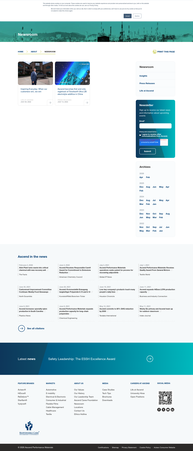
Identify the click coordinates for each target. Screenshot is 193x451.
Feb (148, 177)
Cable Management (55, 407)
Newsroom (79, 403)
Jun (154, 187)
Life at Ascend (147, 90)
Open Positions (137, 396)
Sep (161, 213)
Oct (154, 213)
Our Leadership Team (84, 396)
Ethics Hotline (80, 414)
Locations (78, 407)
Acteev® (22, 389)
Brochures (107, 396)
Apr (141, 177)
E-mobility (50, 393)
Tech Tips (106, 393)
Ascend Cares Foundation (86, 400)
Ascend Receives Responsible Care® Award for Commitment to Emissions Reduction (75, 270)
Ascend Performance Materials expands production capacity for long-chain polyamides (76, 311)
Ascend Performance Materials (39, 447)
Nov (148, 213)
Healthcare (51, 410)
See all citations (35, 328)
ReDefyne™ (23, 396)
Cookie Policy (145, 447)
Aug (148, 187)
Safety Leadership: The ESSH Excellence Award (81, 359)
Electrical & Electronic (56, 396)
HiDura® (22, 393)
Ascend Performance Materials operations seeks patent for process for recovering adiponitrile (116, 270)
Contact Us (79, 410)
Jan (154, 204)
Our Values (79, 389)
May (161, 187)
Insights (143, 76)
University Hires (137, 393)
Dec (142, 187)
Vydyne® (22, 403)
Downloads (107, 400)
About (34, 52)
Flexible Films (52, 403)
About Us (78, 383)
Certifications (103, 447)
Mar (141, 204)
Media (105, 383)
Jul (154, 200)
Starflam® (22, 400)
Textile (49, 414)
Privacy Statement (129, 447)
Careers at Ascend (140, 383)
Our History (79, 393)
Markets (50, 383)
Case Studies (108, 389)
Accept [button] (128, 16)
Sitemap (115, 447)
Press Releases (147, 83)
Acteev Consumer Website (164, 447)
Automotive (51, 389)
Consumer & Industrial (56, 400)
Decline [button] (137, 16)
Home (20, 52)
